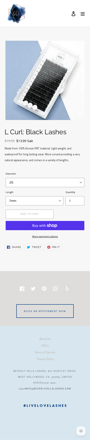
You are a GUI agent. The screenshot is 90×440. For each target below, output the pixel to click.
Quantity (70, 192)
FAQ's (45, 345)
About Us (45, 339)
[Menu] (82, 13)
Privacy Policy (45, 359)
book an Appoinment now (45, 311)
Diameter (11, 174)
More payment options (45, 236)
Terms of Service (45, 352)
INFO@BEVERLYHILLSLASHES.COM (48, 389)
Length (9, 192)
